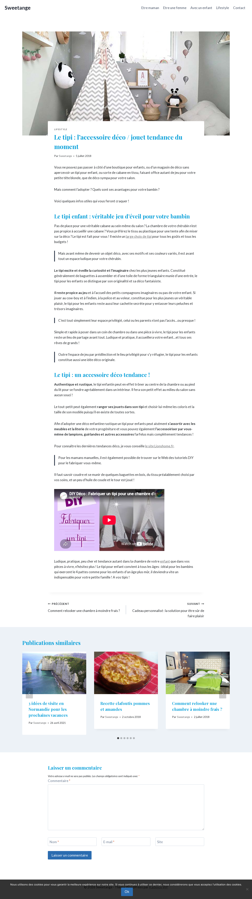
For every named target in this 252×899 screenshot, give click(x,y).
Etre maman (150, 8)
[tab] (118, 738)
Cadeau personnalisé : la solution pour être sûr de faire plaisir (168, 610)
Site (160, 842)
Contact (239, 8)
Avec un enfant (201, 8)
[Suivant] (222, 693)
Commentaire (59, 781)
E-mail (108, 842)
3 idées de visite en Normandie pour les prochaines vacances (48, 709)
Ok (127, 892)
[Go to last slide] (29, 693)
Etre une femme (174, 8)
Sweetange (65, 156)
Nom (54, 842)
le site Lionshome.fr (159, 446)
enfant (165, 561)
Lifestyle (222, 8)
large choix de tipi (139, 236)
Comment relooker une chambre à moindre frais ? (84, 607)
